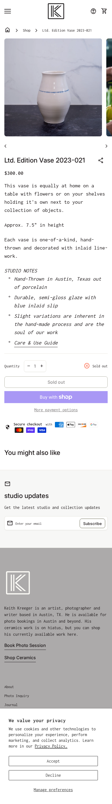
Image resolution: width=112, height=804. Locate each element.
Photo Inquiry (16, 696)
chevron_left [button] (5, 146)
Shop (26, 30)
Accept (53, 761)
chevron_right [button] (106, 146)
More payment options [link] (56, 409)
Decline (53, 775)
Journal (11, 705)
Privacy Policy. (51, 746)
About (9, 687)
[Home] (56, 10)
